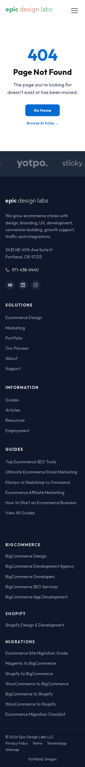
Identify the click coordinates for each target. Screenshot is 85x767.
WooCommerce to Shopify (30, 704)
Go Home (42, 110)
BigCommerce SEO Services (31, 586)
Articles (12, 410)
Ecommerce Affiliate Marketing (34, 492)
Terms (37, 743)
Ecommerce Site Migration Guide (36, 653)
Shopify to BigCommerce (29, 673)
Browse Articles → (42, 123)
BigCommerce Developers (30, 576)
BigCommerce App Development (36, 597)
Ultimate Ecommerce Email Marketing (41, 472)
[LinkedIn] (23, 285)
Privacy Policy (16, 743)
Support (13, 368)
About (11, 358)
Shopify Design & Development (34, 625)
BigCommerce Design (26, 556)
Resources (15, 420)
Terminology (57, 743)
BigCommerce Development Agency (39, 566)
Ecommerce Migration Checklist (35, 714)
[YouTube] (10, 285)
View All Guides (20, 513)
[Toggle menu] (74, 10)
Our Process (17, 348)
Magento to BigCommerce (30, 663)
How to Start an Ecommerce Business (40, 502)
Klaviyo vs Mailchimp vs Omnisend (37, 482)
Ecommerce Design (23, 317)
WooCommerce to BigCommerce (36, 683)
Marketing (15, 328)
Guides (12, 400)
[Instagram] (36, 285)
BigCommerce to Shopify (29, 694)
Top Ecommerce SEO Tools (30, 461)
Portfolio (14, 338)
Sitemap (12, 749)
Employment (17, 430)
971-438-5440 (25, 270)
